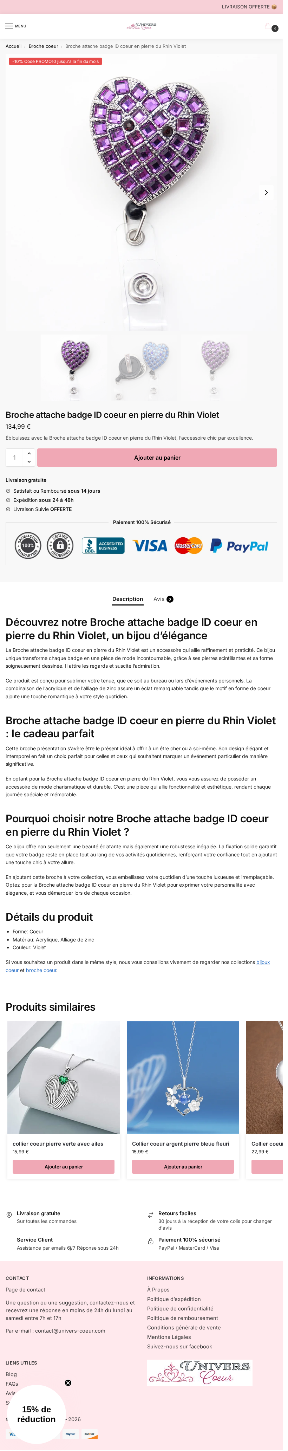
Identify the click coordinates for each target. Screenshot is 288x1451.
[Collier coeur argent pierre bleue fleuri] (183, 1077)
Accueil (13, 46)
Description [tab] (127, 599)
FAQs (12, 1384)
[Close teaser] (68, 1382)
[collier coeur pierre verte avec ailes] (63, 1077)
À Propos (158, 1290)
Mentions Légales (169, 1337)
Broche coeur (43, 46)
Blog (11, 1374)
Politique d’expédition (174, 1299)
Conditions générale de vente (184, 1327)
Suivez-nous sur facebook (179, 1346)
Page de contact (25, 1290)
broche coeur (41, 970)
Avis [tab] (162, 599)
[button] (266, 192)
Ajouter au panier (157, 457)
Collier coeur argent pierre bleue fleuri (180, 1143)
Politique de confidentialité (180, 1309)
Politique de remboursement (182, 1318)
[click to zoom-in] (144, 192)
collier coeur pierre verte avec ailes (58, 1143)
